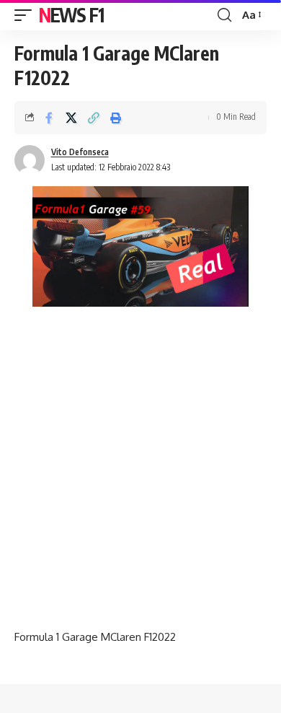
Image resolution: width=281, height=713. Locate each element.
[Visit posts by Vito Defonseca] (29, 160)
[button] (26, 15)
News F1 (71, 15)
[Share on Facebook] (49, 117)
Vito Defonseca (80, 151)
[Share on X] (71, 117)
